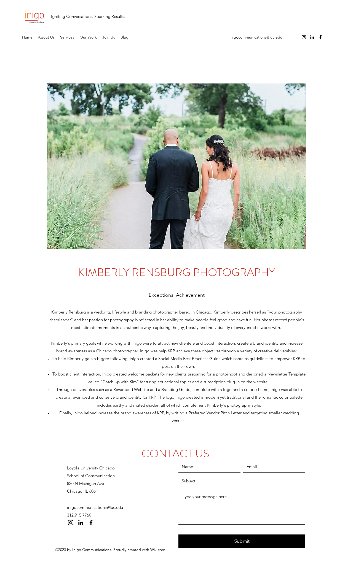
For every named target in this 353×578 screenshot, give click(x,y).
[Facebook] (320, 37)
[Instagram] (304, 37)
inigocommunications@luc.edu (256, 37)
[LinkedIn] (312, 37)
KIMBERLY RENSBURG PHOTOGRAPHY (176, 272)
